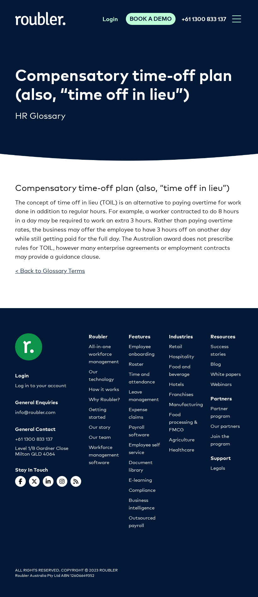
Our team (100, 437)
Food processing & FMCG (183, 421)
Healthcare (181, 449)
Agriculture (181, 439)
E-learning (140, 480)
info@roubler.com (35, 412)
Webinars (221, 384)
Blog (215, 364)
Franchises (181, 394)
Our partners (225, 426)
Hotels (176, 384)
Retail (175, 346)
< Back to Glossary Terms (50, 270)
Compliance (142, 490)
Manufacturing (186, 404)
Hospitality (181, 356)
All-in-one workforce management (104, 353)
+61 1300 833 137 (204, 19)
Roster (136, 364)
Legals (217, 468)
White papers (225, 374)
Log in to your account (40, 385)
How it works (104, 389)
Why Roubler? (104, 399)
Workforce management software (104, 454)
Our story (99, 427)
